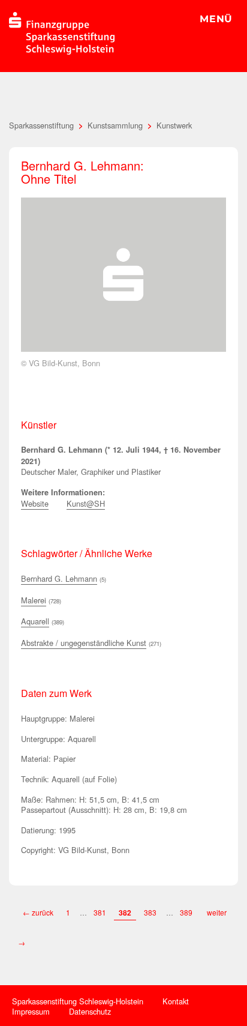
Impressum (31, 1011)
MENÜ (216, 19)
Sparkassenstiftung (41, 125)
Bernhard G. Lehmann (59, 578)
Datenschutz (90, 1011)
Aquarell (35, 621)
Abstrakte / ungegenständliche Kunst (83, 642)
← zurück (38, 912)
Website (35, 503)
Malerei (33, 600)
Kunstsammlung (115, 125)
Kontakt (175, 1001)
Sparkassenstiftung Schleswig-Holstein (77, 1001)
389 (187, 912)
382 (125, 912)
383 (150, 912)
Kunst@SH (86, 503)
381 (100, 912)
